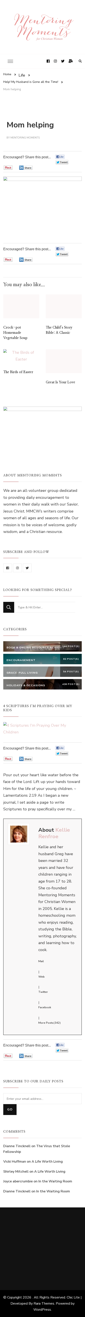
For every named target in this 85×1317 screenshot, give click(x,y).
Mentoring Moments (25, 137)
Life (22, 75)
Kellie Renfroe (54, 833)
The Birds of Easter (18, 372)
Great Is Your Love (60, 382)
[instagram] (17, 568)
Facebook (44, 1007)
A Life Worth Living (47, 1161)
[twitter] (27, 568)
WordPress (42, 1309)
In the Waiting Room (55, 1181)
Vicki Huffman (14, 1161)
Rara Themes (44, 1303)
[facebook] (7, 568)
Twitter (43, 992)
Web (41, 977)
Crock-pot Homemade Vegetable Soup (15, 333)
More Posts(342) (49, 1023)
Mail (41, 961)
